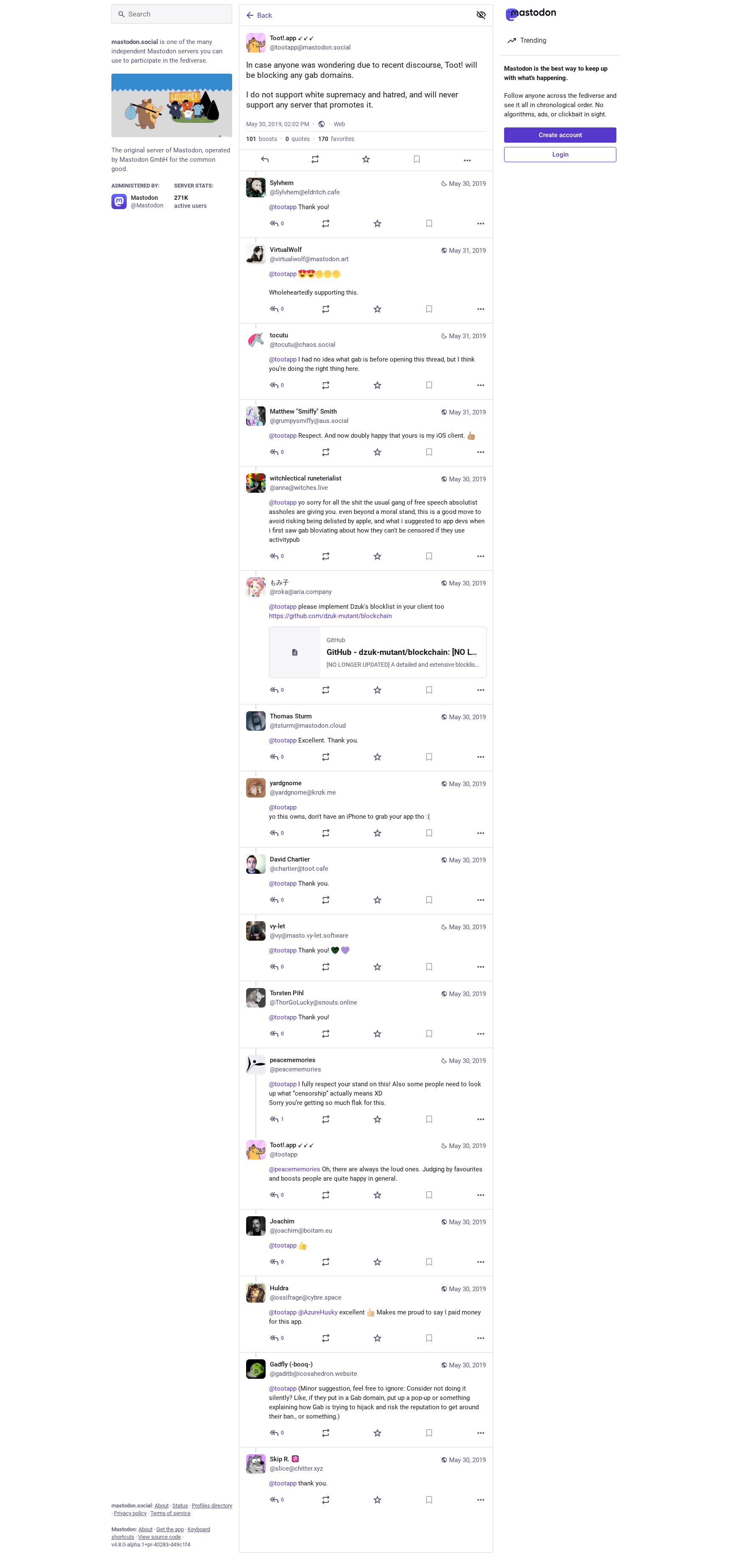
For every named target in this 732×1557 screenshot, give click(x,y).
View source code (159, 1537)
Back (264, 15)
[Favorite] (366, 159)
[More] (467, 160)
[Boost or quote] (315, 159)
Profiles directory (212, 1505)
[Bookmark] (417, 159)
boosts (261, 138)
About (162, 1505)
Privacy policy (130, 1513)
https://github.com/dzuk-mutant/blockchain (330, 616)
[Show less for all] (481, 15)
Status (180, 1505)
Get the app (170, 1529)
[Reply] (265, 159)
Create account (560, 135)
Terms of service (170, 1513)
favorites (336, 138)
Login (560, 154)
